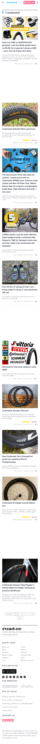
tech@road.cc (18, 700)
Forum (23, 647)
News (4, 650)
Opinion (23, 650)
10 (33, 613)
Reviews (5, 652)
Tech (4, 660)
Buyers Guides (7, 655)
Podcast (24, 652)
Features (5, 658)
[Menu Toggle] (3, 2)
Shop (23, 658)
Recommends (26, 655)
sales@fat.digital (27, 703)
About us (5, 647)
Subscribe (30, 2)
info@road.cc (20, 696)
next (19, 618)
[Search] (37, 2)
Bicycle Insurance (27, 660)
